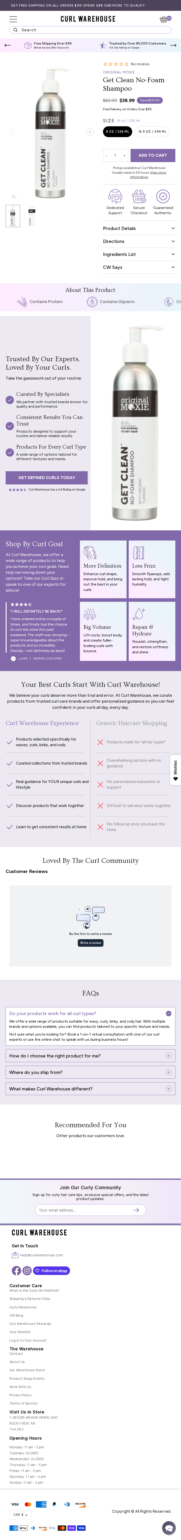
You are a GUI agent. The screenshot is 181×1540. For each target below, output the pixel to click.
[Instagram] (27, 1270)
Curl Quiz (50, 578)
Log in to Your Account (28, 1340)
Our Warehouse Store (27, 1370)
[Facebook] (16, 1270)
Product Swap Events (27, 1378)
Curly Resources (23, 1307)
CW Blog (16, 1315)
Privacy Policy (20, 1395)
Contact (16, 1353)
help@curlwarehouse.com (41, 1255)
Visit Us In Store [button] (26, 1411)
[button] (7, 45)
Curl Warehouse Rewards (30, 1323)
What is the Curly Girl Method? (34, 1290)
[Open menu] (16, 19)
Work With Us (20, 1386)
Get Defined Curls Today (46, 477)
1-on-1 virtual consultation (102, 1034)
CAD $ (18, 1514)
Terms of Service (23, 1403)
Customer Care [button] (25, 1285)
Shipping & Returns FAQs (29, 1298)
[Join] (138, 1210)
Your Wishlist (20, 1332)
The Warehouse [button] (26, 1348)
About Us (17, 1362)
